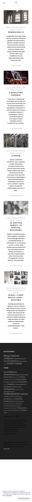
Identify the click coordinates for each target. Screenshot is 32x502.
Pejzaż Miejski (12, 290)
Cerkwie (22, 377)
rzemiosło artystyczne (9, 403)
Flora (6, 361)
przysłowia (8, 399)
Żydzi (5, 413)
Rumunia (21, 401)
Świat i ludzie (16, 29)
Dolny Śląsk (13, 379)
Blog (8, 27)
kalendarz (23, 382)
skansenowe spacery (10, 406)
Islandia (16, 382)
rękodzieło (19, 403)
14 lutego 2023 (16, 266)
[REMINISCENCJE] (16, 17)
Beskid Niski (8, 377)
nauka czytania (19, 389)
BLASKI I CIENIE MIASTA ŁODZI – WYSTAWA (16, 297)
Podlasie (23, 394)
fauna (18, 379)
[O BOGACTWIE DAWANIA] (16, 77)
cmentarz (7, 379)
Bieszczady (15, 377)
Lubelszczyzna (16, 387)
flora (24, 379)
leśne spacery (21, 384)
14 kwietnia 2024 (16, 196)
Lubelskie (7, 387)
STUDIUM (16, 156)
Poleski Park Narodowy (15, 396)
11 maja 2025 (16, 65)
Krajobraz (13, 361)
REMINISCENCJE (16, 32)
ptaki (13, 399)
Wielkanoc (14, 408)
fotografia (7, 382)
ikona (12, 382)
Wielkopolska (22, 408)
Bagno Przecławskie (21, 375)
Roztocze (14, 401)
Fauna (23, 359)
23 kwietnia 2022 (16, 333)
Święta (24, 410)
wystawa (14, 410)
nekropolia (7, 391)
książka (11, 384)
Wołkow (10, 410)
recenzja (19, 399)
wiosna (5, 410)
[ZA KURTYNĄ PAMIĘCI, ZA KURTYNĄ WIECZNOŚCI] (16, 208)
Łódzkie (19, 410)
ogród (13, 391)
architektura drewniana (10, 373)
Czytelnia (17, 359)
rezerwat (7, 401)
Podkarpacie (11, 393)
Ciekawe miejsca (18, 27)
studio (5, 364)
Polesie (6, 396)
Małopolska (9, 389)
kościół (5, 384)
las (15, 384)
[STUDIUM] (16, 140)
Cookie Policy (8, 495)
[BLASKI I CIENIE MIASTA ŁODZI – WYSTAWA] (16, 278)
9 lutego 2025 (16, 128)
